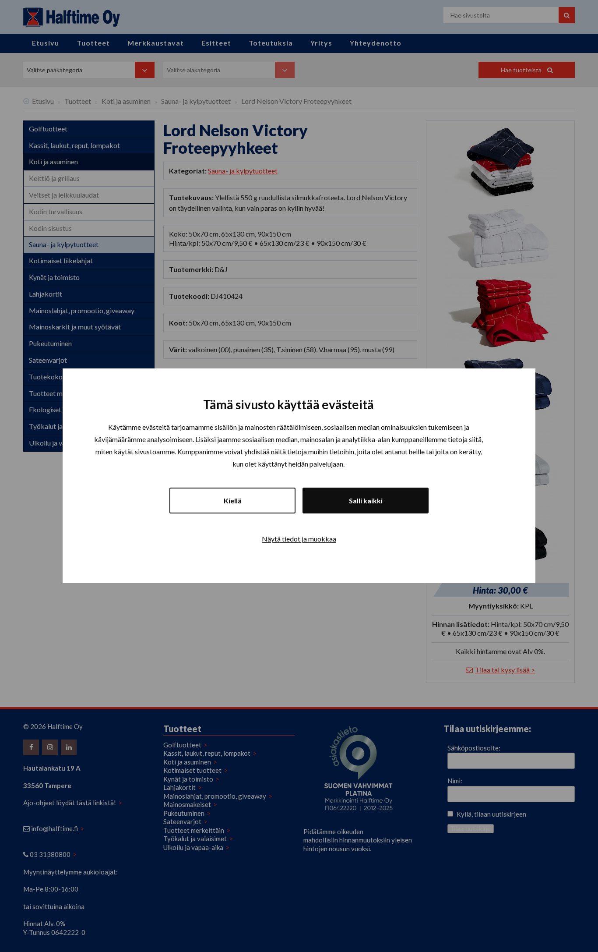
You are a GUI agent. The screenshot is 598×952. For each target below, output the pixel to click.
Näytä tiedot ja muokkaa (299, 539)
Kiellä (233, 501)
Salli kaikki (366, 501)
